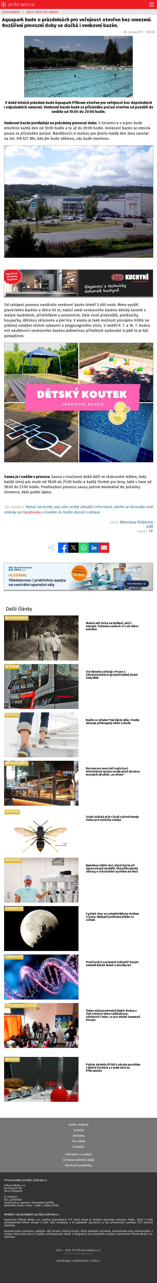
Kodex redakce (78, 1124)
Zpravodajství (11, 12)
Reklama (78, 1135)
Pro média (78, 1141)
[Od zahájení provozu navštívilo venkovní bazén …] (78, 403)
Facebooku (31, 512)
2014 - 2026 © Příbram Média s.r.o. (78, 1252)
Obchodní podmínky (78, 1165)
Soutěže (78, 1130)
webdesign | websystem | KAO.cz (78, 1261)
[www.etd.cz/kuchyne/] (78, 284)
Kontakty (78, 1147)
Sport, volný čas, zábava (42, 12)
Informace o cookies (78, 1154)
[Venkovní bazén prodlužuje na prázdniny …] (78, 202)
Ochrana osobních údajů (78, 1160)
